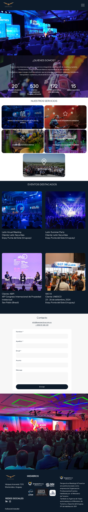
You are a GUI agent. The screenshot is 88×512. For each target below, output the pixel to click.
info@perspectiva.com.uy (42, 322)
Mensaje (19, 370)
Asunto (18, 360)
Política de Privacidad (12, 508)
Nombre (19, 332)
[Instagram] (10, 501)
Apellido (19, 341)
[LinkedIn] (6, 501)
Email (18, 351)
